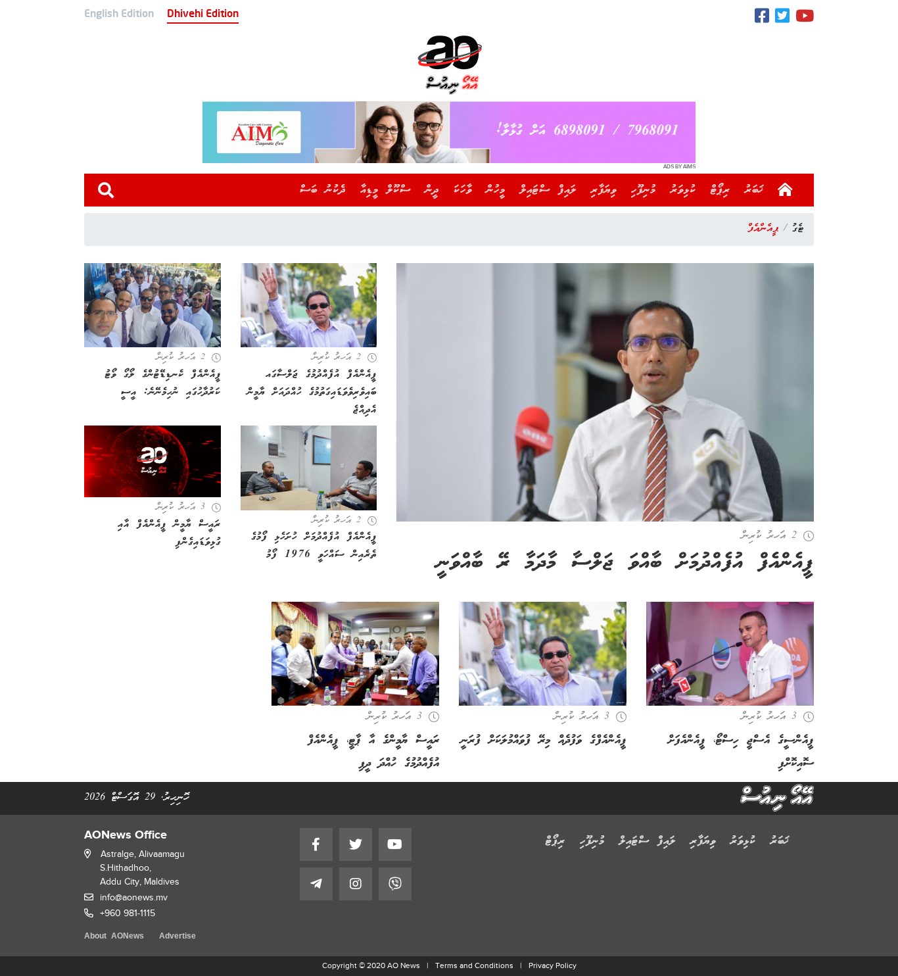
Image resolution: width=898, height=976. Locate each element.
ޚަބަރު (754, 190)
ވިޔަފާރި (604, 190)
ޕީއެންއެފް (762, 229)
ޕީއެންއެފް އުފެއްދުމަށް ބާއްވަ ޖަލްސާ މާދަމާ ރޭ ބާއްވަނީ (625, 563)
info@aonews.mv (134, 897)
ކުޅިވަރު (683, 190)
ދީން (432, 190)
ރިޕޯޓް (720, 190)
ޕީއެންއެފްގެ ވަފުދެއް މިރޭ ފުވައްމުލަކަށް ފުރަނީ (543, 740)
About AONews (114, 936)
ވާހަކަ (463, 190)
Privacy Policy (553, 965)
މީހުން (496, 190)
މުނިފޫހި (643, 190)
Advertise (177, 936)
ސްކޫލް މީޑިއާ (385, 190)
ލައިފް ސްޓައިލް (548, 190)
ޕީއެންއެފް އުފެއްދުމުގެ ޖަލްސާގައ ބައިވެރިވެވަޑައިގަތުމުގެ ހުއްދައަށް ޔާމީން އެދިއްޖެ (312, 392)
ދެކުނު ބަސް (323, 190)
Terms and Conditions (474, 965)
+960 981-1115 (127, 913)
